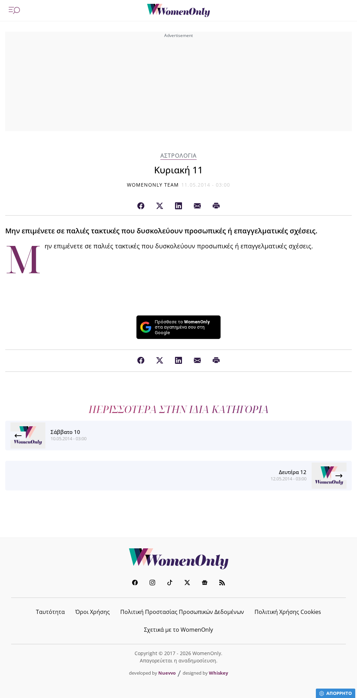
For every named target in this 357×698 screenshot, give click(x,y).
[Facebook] (141, 206)
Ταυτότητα (50, 612)
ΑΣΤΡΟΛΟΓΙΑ (178, 155)
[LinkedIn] (178, 206)
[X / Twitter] (159, 206)
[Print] (216, 206)
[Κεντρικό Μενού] (14, 10)
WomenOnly (178, 558)
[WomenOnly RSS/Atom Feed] (222, 583)
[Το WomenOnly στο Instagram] (152, 583)
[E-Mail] (197, 206)
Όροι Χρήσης (92, 612)
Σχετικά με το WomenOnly (178, 629)
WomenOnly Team (153, 184)
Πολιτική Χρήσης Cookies (288, 612)
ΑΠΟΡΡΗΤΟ (339, 693)
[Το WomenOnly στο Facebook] (135, 583)
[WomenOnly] (178, 10)
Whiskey (218, 673)
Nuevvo (167, 673)
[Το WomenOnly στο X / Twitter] (187, 583)
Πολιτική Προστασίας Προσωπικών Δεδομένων (182, 612)
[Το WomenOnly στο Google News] (205, 583)
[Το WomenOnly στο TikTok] (170, 583)
